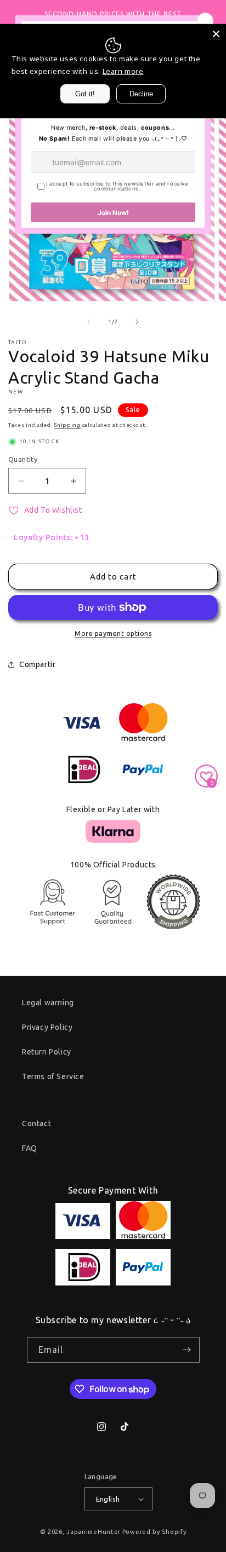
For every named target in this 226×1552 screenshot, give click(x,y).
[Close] (216, 33)
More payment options (113, 633)
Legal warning (48, 1002)
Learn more (123, 71)
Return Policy (46, 1051)
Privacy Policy (47, 1027)
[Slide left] (89, 322)
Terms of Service (53, 1076)
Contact (36, 1123)
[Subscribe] (187, 1350)
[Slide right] (137, 322)
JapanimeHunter (93, 1531)
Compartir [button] (37, 664)
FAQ (29, 1148)
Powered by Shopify (154, 1531)
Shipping (67, 425)
